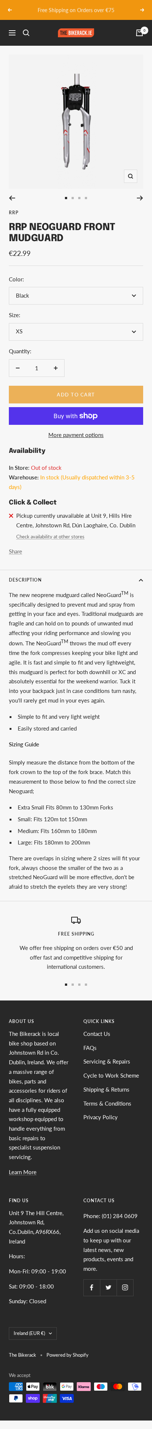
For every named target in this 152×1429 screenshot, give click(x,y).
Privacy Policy (100, 1117)
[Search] (26, 33)
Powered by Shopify (67, 1355)
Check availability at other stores (50, 537)
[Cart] (139, 33)
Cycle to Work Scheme (111, 1075)
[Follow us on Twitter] (108, 1287)
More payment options (76, 434)
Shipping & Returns (106, 1089)
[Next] (140, 198)
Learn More (23, 1172)
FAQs (90, 1047)
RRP (13, 212)
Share (15, 551)
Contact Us (96, 1033)
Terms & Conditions (107, 1103)
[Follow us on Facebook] (91, 1287)
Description (25, 580)
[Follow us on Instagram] (125, 1287)
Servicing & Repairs (106, 1061)
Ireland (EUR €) (29, 1333)
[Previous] (12, 198)
